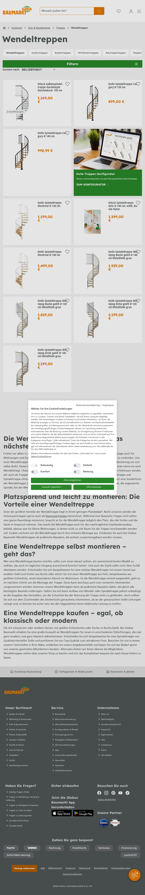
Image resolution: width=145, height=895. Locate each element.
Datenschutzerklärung (88, 405)
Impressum (108, 405)
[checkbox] (34, 465)
